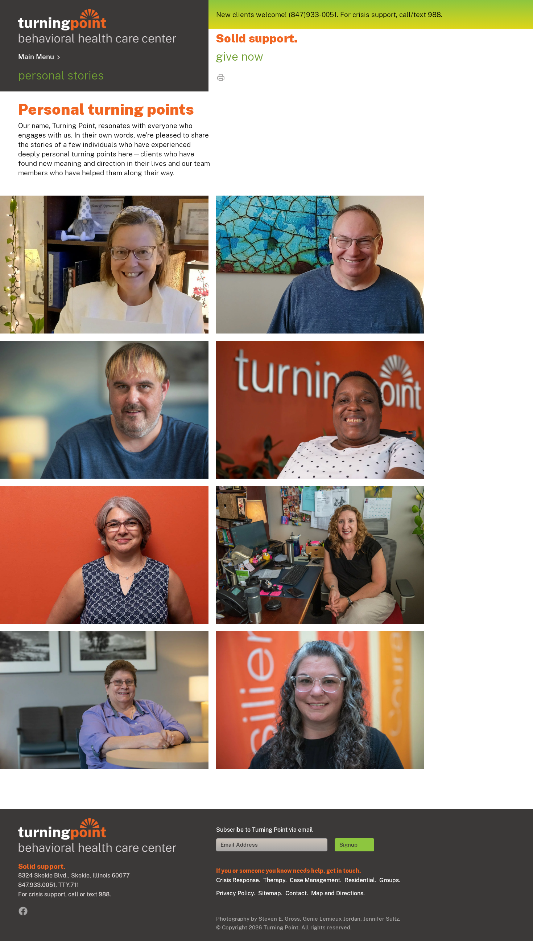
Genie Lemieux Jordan (331, 919)
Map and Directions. (338, 893)
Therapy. (275, 880)
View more (104, 265)
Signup (348, 845)
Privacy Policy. (235, 893)
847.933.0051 (36, 884)
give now (239, 56)
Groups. (389, 880)
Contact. (296, 893)
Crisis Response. (238, 880)
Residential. (360, 880)
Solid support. (257, 38)
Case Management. (316, 880)
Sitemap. (270, 893)
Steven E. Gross (279, 919)
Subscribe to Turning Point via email (264, 829)
